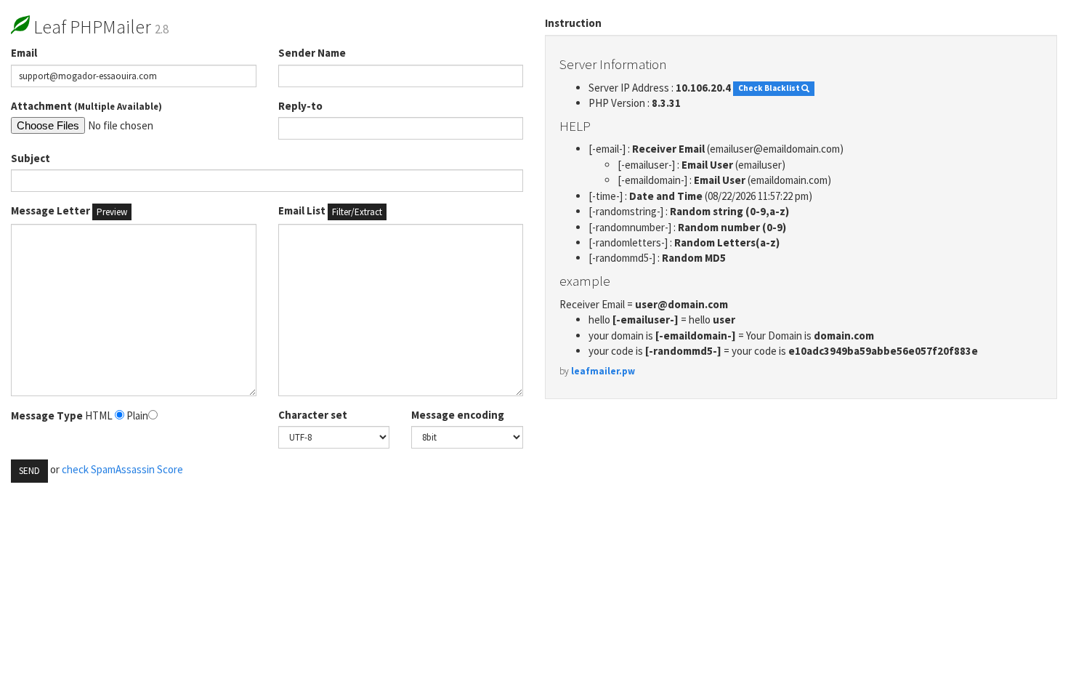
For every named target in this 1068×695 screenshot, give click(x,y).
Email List (330, 211)
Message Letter (69, 211)
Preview (112, 212)
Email (24, 53)
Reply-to (300, 106)
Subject (30, 158)
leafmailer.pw (603, 371)
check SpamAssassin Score (122, 469)
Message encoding (457, 415)
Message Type (47, 415)
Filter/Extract (357, 212)
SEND (29, 471)
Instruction (573, 23)
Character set (312, 415)
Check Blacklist (769, 89)
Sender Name (312, 53)
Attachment (86, 106)
